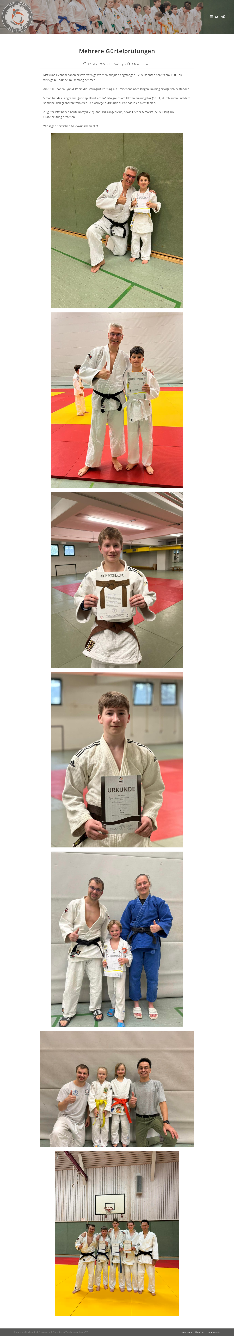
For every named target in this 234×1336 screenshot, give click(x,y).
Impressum (186, 1332)
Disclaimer (200, 1332)
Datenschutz (214, 1332)
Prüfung (119, 64)
